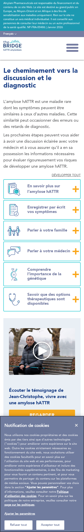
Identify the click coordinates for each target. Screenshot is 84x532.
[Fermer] (76, 425)
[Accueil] (13, 45)
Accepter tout (50, 525)
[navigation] (10, 34)
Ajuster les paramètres (19, 513)
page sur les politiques (19, 504)
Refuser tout (18, 525)
